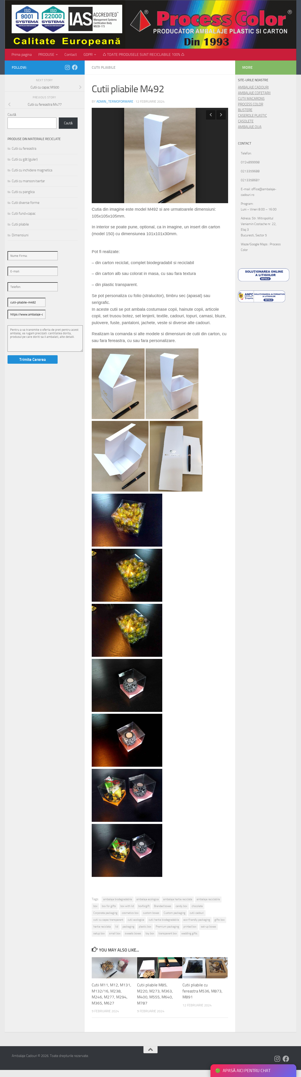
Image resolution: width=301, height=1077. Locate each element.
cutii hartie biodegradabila (164, 919)
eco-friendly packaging (196, 919)
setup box (99, 933)
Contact (70, 54)
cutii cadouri (197, 913)
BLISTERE (245, 110)
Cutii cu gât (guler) (25, 159)
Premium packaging (167, 926)
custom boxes (151, 913)
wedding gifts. (189, 933)
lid (116, 926)
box (95, 906)
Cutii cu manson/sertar (28, 181)
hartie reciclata (102, 926)
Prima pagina (22, 54)
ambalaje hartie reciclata (177, 899)
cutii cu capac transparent (108, 919)
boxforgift (144, 906)
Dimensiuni (20, 235)
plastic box (145, 926)
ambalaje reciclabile (208, 899)
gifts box (219, 919)
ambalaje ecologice (147, 899)
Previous (210, 115)
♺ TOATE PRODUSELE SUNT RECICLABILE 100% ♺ (143, 54)
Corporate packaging (105, 913)
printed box (189, 926)
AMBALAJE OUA (249, 127)
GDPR (88, 54)
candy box (181, 906)
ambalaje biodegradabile (117, 899)
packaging (128, 926)
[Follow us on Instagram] (67, 67)
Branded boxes (162, 906)
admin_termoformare (114, 102)
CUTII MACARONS (251, 99)
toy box (150, 933)
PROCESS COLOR (250, 104)
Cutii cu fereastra (24, 148)
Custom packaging (174, 913)
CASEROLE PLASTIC (252, 115)
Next (221, 115)
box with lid (127, 906)
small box (114, 933)
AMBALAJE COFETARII (254, 93)
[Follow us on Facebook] (75, 67)
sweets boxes (133, 933)
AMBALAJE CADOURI (253, 87)
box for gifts (109, 906)
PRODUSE (46, 54)
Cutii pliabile (103, 67)
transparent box (167, 933)
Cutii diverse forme (26, 203)
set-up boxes (208, 926)
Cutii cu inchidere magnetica (32, 170)
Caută (12, 115)
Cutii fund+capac (24, 213)
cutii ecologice (136, 919)
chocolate (197, 906)
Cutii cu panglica (23, 192)
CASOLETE (245, 121)
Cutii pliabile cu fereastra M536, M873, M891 (202, 991)
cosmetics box (130, 913)
